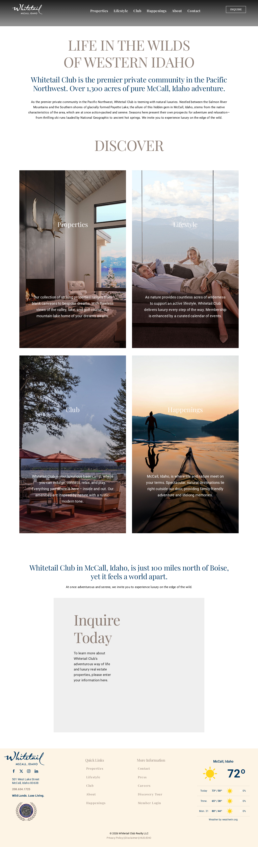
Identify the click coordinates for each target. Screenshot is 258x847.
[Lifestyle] (185, 277)
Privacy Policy (115, 837)
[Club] (72, 462)
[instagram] (28, 771)
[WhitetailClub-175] (27, 5)
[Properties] (72, 277)
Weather (213, 819)
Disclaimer (131, 837)
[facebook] (14, 771)
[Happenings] (185, 459)
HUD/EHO (145, 837)
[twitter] (21, 771)
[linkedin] (36, 771)
